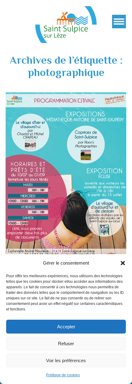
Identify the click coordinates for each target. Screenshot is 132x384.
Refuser (66, 343)
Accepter (66, 326)
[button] (123, 263)
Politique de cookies (63, 375)
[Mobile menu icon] (119, 21)
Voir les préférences (66, 360)
